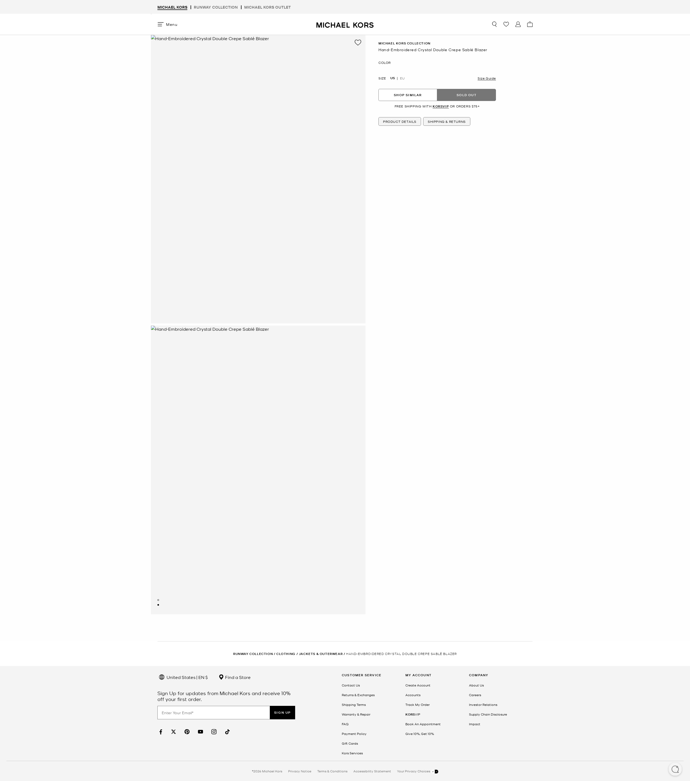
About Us (476, 685)
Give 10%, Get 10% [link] (419, 733)
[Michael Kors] (345, 24)
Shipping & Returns (447, 121)
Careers (475, 695)
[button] (675, 770)
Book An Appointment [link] (423, 724)
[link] (160, 731)
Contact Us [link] (351, 685)
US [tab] (392, 78)
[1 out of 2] (158, 600)
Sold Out (467, 95)
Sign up (282, 712)
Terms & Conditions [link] (332, 771)
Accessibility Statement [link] (372, 771)
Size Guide (487, 78)
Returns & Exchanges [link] (358, 695)
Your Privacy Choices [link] (414, 771)
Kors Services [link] (352, 753)
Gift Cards (350, 743)
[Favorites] (506, 24)
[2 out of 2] (158, 605)
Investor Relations (483, 704)
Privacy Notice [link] (299, 771)
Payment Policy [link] (354, 733)
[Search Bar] (494, 24)
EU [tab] (402, 78)
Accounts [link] (412, 695)
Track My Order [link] (417, 704)
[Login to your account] (518, 24)
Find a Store (237, 677)
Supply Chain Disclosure (488, 714)
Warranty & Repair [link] (356, 714)
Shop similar (408, 95)
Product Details (399, 121)
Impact (474, 724)
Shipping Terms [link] (354, 704)
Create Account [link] (417, 685)
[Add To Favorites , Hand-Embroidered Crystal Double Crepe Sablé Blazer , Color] (358, 42)
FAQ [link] (345, 724)
